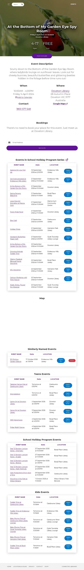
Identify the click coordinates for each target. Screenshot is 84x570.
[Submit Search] (22, 4)
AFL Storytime (15, 270)
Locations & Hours (20, 566)
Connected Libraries (69, 566)
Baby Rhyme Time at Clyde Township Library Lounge (18, 529)
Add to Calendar (24, 97)
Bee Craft (13, 220)
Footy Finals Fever (16, 212)
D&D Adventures (16, 420)
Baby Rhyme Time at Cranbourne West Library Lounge (19, 521)
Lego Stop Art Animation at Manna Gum (17, 203)
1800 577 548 (23, 109)
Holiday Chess (15, 229)
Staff (46, 566)
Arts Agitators (15, 394)
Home (9, 566)
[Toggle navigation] (8, 4)
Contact (39, 566)
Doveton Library (60, 91)
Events (73, 4)
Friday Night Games (17, 427)
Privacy (31, 566)
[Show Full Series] (66, 159)
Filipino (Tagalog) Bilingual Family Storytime (16, 261)
